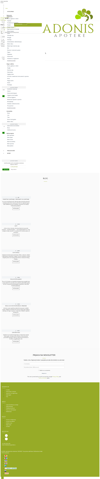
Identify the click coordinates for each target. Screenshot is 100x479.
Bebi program (10, 133)
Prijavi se (44, 373)
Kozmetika (9, 111)
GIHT (16, 226)
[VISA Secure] (5, 471)
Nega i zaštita (10, 64)
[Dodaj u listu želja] (2, 94)
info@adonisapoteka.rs (10, 445)
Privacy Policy (55, 376)
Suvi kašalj (16, 252)
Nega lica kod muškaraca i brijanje (16, 306)
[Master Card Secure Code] (7, 473)
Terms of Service (43, 378)
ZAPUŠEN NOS (16, 332)
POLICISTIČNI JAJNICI (16, 279)
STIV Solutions (5, 453)
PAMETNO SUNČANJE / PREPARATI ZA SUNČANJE (16, 199)
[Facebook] (6, 439)
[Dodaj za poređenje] (6, 94)
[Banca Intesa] (11, 468)
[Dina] (6, 463)
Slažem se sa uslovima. (45, 370)
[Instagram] (6, 435)
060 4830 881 (7, 443)
